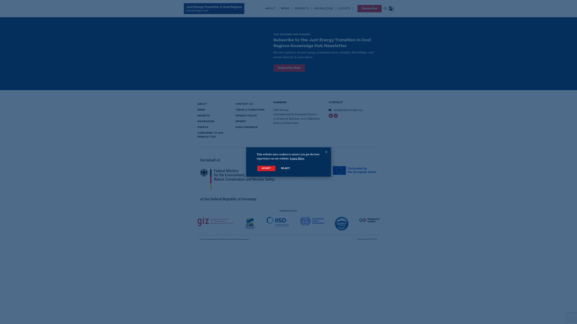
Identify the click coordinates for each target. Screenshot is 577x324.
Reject (285, 168)
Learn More (297, 158)
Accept (266, 168)
